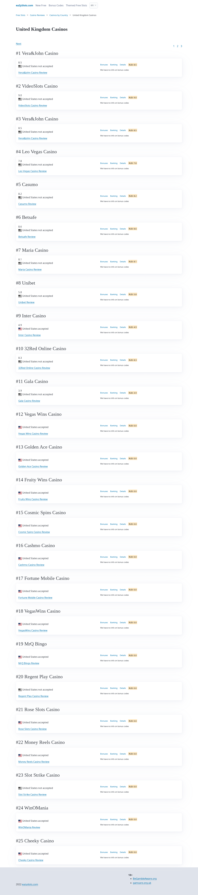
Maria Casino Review (30, 269)
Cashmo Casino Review (31, 564)
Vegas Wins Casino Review (33, 433)
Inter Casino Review (29, 335)
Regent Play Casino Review (33, 696)
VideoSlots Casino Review (32, 105)
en (92, 5)
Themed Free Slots (76, 5)
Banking (113, 64)
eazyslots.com (30, 884)
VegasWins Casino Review (32, 630)
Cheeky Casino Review (30, 860)
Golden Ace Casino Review (33, 466)
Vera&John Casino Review (32, 72)
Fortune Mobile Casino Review (35, 597)
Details (123, 64)
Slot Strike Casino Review (32, 794)
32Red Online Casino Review (34, 368)
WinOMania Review (29, 827)
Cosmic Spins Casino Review (34, 532)
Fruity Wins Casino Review (33, 499)
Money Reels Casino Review (33, 761)
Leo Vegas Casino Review (32, 171)
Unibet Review (26, 302)
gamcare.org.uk (142, 882)
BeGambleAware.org (145, 878)
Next (18, 43)
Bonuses (104, 64)
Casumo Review (27, 204)
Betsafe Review (27, 236)
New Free (41, 5)
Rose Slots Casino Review (32, 729)
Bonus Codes (56, 5)
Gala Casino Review (29, 400)
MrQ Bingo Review (28, 663)
